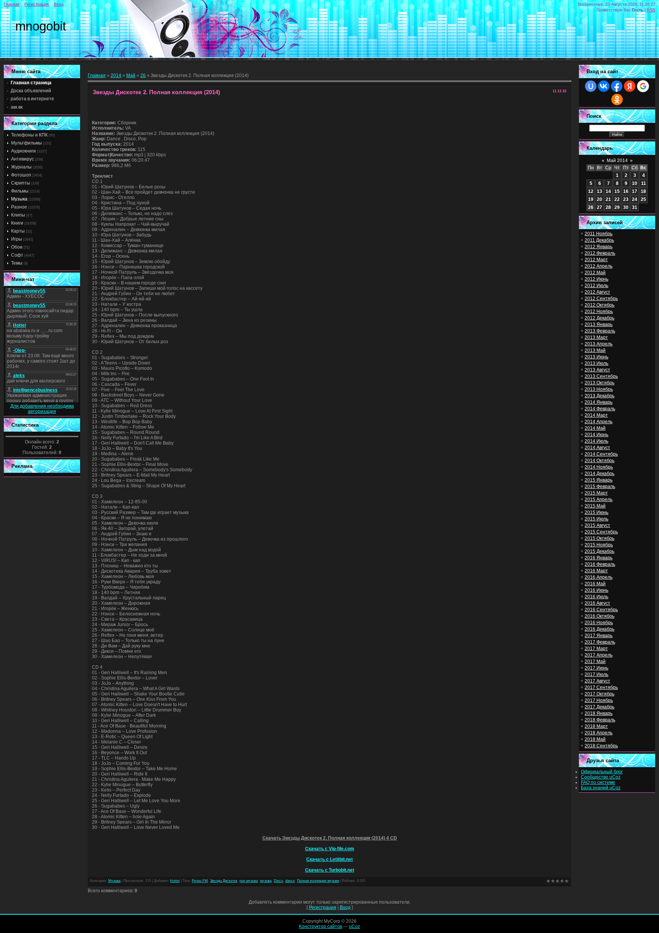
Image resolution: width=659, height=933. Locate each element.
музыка (266, 881)
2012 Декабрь (599, 318)
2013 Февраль (600, 331)
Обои (17, 247)
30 (625, 207)
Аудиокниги (23, 151)
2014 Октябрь (599, 460)
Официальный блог (602, 771)
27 (599, 207)
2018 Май (595, 739)
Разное (19, 207)
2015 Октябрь (599, 538)
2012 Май (595, 272)
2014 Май (595, 428)
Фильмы (20, 191)
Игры (16, 239)
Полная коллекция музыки (318, 881)
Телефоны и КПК (29, 135)
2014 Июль (596, 441)
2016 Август (597, 603)
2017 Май (595, 661)
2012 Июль (596, 285)
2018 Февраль (600, 720)
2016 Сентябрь (601, 609)
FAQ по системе (598, 782)
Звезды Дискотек (223, 881)
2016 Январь (598, 557)
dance (290, 881)
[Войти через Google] (643, 86)
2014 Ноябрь (599, 467)
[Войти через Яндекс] (629, 86)
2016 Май (595, 583)
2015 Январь (598, 480)
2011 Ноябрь (598, 233)
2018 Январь (598, 713)
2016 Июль (596, 596)
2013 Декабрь (599, 395)
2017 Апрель (598, 655)
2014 (116, 75)
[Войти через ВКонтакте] (603, 86)
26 (143, 75)
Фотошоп (21, 175)
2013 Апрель (598, 344)
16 (625, 191)
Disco (278, 881)
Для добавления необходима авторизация (42, 408)
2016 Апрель (598, 577)
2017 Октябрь (599, 694)
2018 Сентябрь (601, 745)
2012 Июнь (596, 279)
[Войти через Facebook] (616, 86)
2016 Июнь (596, 590)
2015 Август (597, 525)
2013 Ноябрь (599, 389)
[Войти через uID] (590, 86)
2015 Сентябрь (601, 532)
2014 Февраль (600, 408)
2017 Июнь (596, 668)
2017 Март (596, 648)
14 (608, 191)
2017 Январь (598, 635)
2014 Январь (598, 402)
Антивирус (22, 159)
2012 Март (596, 259)
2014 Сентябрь (601, 454)
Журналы (21, 167)
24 (634, 199)
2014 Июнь (596, 434)
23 (625, 199)
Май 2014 (617, 160)
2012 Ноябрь (599, 311)
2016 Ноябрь (599, 622)
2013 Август (597, 370)
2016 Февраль (600, 564)
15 (617, 191)
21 (608, 199)
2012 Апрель (598, 266)
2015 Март (596, 493)
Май (130, 75)
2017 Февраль (600, 642)
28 (608, 207)
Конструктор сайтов (320, 926)
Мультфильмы (26, 143)
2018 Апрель (598, 732)
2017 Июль (596, 674)
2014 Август (597, 447)
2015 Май (595, 506)
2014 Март (596, 415)
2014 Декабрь (599, 473)
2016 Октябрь (599, 616)
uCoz (354, 926)
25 (643, 199)
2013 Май (595, 350)
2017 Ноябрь (599, 700)
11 (643, 183)
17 (634, 191)
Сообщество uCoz (600, 777)
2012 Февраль (600, 253)
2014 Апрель (598, 421)
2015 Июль (596, 519)
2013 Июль (596, 363)
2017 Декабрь (599, 707)
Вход (58, 4)
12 (590, 191)
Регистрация (36, 4)
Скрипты (20, 183)
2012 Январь (598, 246)
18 (643, 191)
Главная (11, 4)
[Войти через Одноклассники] (617, 99)
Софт (17, 255)
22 (617, 199)
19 (590, 199)
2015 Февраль (600, 486)
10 (634, 183)
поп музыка (248, 881)
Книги (17, 223)
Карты (18, 231)
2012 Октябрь (599, 305)
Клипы (18, 215)
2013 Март (596, 337)
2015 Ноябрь (599, 545)
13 (599, 191)
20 (599, 199)
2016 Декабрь (599, 629)
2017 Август (597, 681)
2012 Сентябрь (601, 298)
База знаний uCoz (600, 787)
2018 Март (596, 726)
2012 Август (597, 292)
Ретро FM (200, 881)
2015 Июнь (596, 512)
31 (634, 207)
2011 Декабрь (599, 240)
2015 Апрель (598, 499)
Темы (17, 263)
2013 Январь (598, 324)
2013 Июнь (596, 357)
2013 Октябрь (599, 382)
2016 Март (596, 570)
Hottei (175, 881)
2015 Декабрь (599, 551)
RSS (651, 10)
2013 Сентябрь (601, 376)
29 (617, 207)
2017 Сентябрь (601, 687)
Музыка (19, 199)
